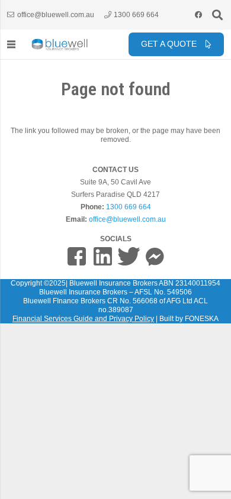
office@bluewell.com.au (127, 219)
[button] (217, 15)
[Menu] (11, 44)
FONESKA (202, 319)
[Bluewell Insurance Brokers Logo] (60, 44)
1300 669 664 (128, 207)
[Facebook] (198, 15)
